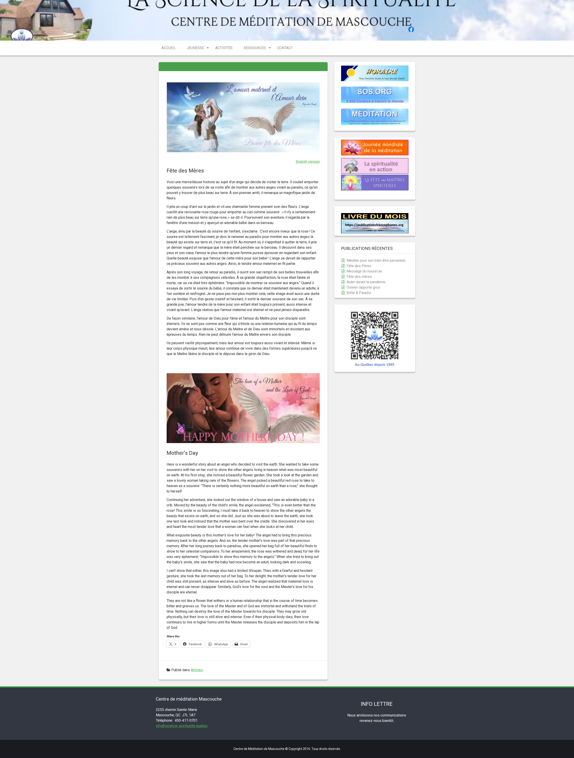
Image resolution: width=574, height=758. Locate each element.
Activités (224, 48)
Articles (197, 670)
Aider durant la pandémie (366, 282)
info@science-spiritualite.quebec (182, 726)
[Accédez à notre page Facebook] (411, 30)
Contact (285, 48)
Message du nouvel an (364, 271)
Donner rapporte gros (363, 287)
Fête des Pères (359, 266)
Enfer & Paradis (359, 293)
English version (308, 161)
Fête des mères (359, 276)
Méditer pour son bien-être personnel (376, 260)
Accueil (168, 48)
